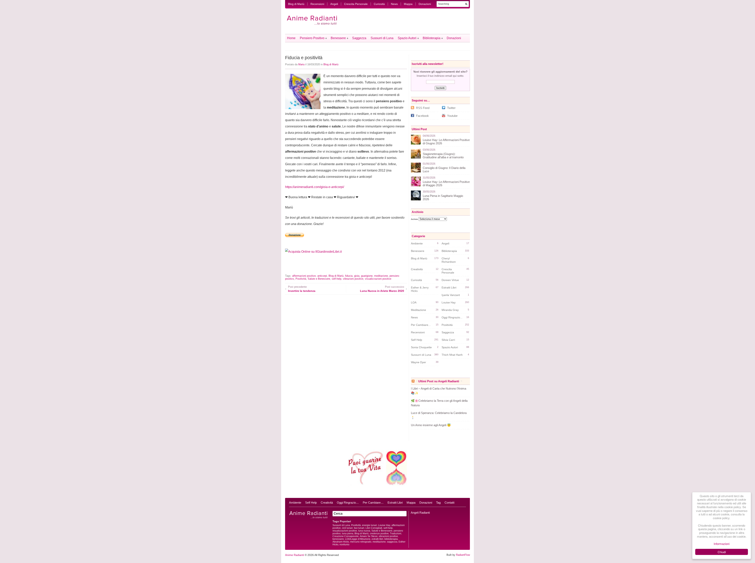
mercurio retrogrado (360, 541)
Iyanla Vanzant (451, 295)
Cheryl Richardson (449, 260)
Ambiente (417, 243)
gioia (356, 275)
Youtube (452, 115)
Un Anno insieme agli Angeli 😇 (431, 425)
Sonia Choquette (421, 347)
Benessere (338, 38)
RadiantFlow (463, 554)
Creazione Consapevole (345, 536)
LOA (413, 302)
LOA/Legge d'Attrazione (357, 539)
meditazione (381, 275)
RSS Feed (422, 108)
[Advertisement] (331, 266)
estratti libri (377, 539)
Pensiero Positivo (312, 38)
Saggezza (359, 38)
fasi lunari (359, 528)
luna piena (347, 533)
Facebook (422, 115)
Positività (301, 278)
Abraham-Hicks (340, 541)
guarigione (367, 275)
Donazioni (425, 4)
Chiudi (722, 552)
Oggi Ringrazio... (452, 317)
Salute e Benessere (319, 278)
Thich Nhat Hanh (452, 354)
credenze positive (379, 533)
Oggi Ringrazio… (348, 502)
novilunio (344, 544)
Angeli (334, 4)
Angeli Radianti (420, 512)
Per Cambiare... (421, 324)
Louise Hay (449, 302)
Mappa (408, 4)
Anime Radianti (294, 555)
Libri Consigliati (374, 528)
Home (291, 38)
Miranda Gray (450, 309)
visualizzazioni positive (378, 278)
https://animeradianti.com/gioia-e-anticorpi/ (314, 187)
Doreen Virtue (450, 280)
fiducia (349, 275)
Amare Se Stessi (369, 536)
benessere (338, 539)
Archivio (414, 219)
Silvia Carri (448, 339)
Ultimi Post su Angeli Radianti (438, 381)
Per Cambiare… (373, 502)
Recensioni (317, 4)
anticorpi (322, 275)
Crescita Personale (356, 4)
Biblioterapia (431, 38)
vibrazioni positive (353, 278)
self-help (336, 278)
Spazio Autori (407, 38)
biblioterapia (391, 539)
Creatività (417, 269)
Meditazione (418, 309)
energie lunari (369, 525)
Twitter (451, 108)
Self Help (416, 339)
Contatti (449, 502)
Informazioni (721, 544)
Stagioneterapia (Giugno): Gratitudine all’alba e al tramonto (443, 155)
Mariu (301, 64)
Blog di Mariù (296, 4)
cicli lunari (347, 528)
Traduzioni (395, 533)
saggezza (392, 541)
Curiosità (379, 4)
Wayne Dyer (418, 362)
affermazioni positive (304, 275)
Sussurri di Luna (382, 38)
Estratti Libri (449, 287)
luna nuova (364, 530)
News (394, 4)
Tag (438, 502)
